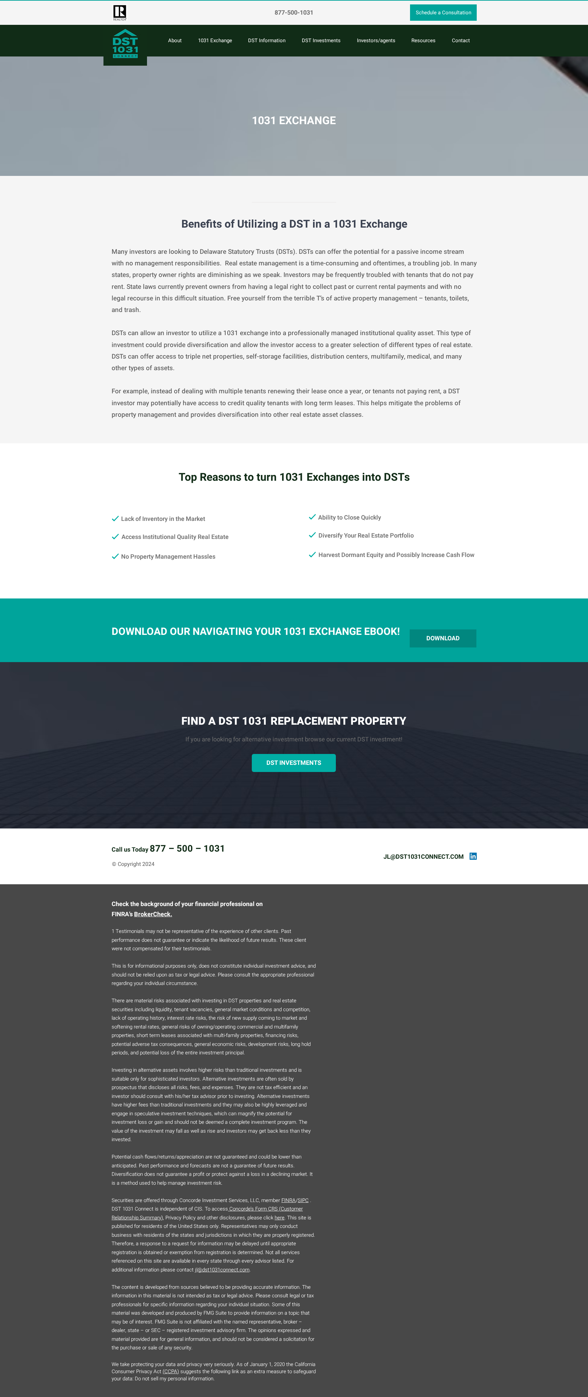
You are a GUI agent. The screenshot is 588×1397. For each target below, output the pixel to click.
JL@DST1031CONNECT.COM (423, 856)
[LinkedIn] (473, 856)
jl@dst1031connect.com (222, 1269)
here (279, 1217)
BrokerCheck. (153, 914)
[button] (424, 40)
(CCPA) (171, 1371)
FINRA (288, 1200)
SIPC (303, 1200)
